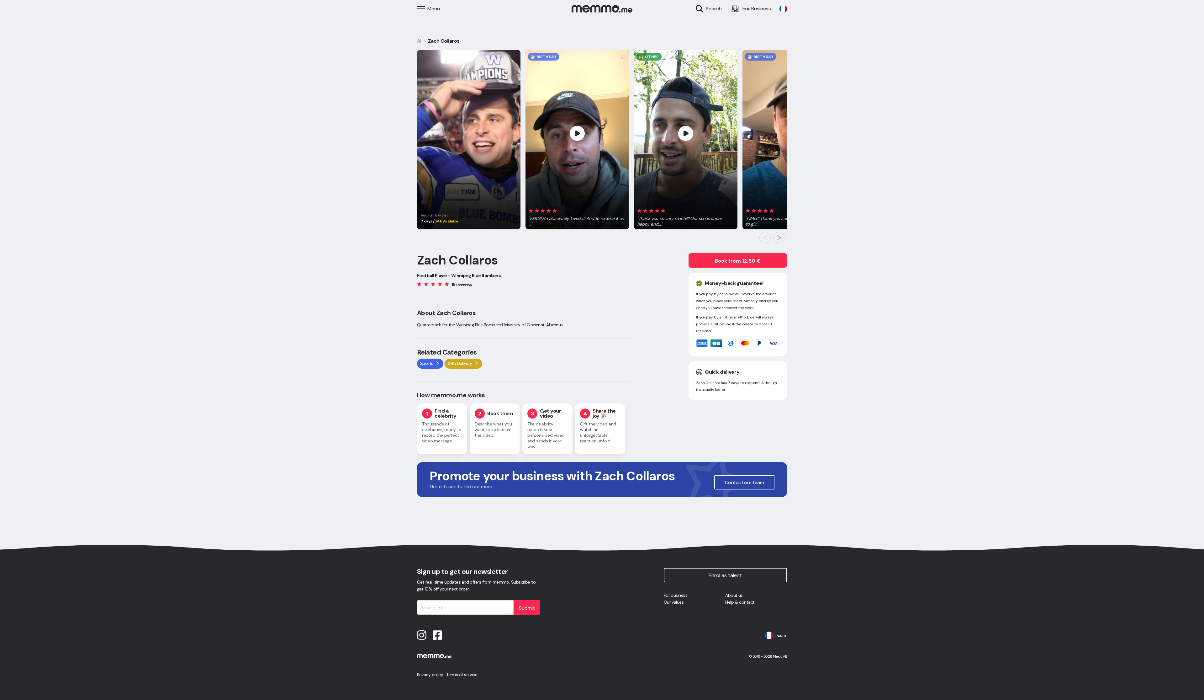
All (419, 41)
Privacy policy (430, 674)
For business (675, 595)
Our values (674, 602)
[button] (577, 216)
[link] (783, 9)
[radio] (531, 210)
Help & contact (739, 602)
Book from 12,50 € (738, 261)
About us (734, 595)
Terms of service (461, 674)
